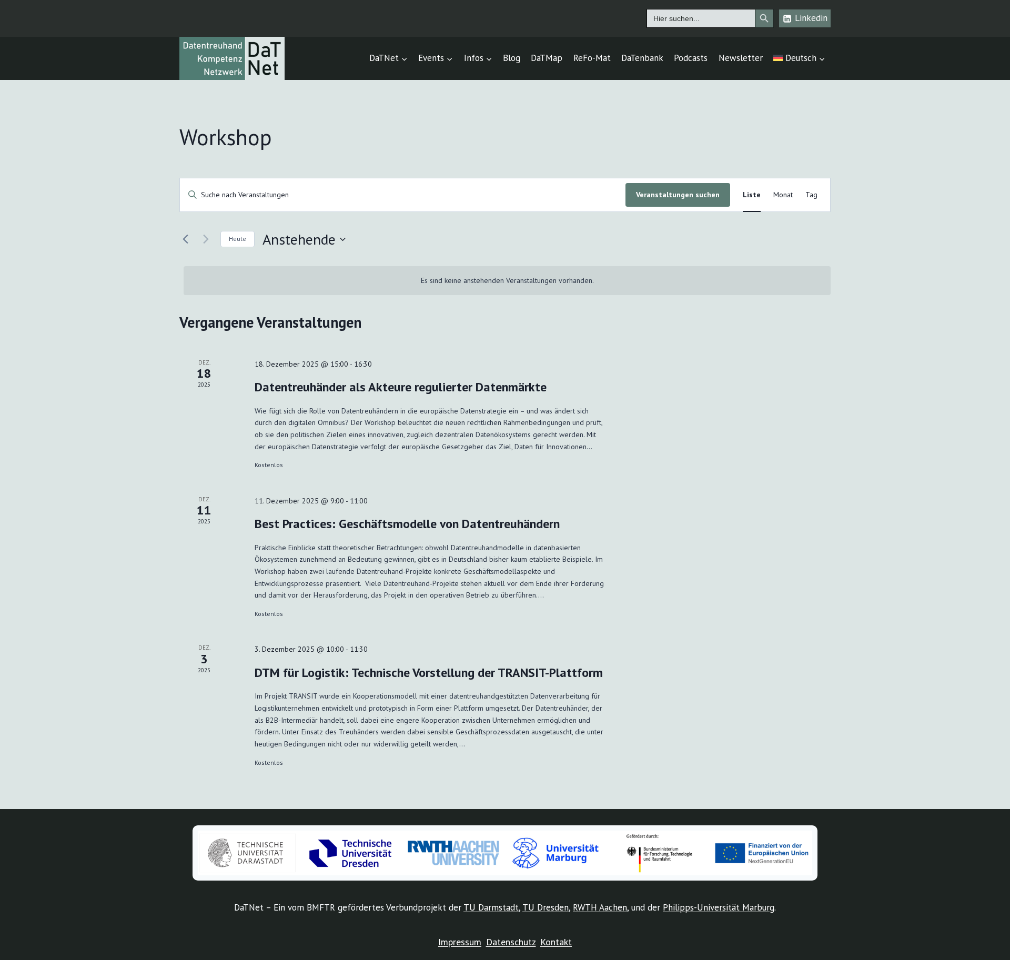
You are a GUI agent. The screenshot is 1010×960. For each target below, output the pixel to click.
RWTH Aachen (600, 907)
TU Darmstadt (491, 907)
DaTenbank (642, 58)
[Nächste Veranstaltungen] (206, 239)
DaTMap (546, 58)
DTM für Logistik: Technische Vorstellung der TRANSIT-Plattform (429, 672)
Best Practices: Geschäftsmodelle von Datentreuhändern (407, 524)
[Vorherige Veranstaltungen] (185, 239)
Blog (511, 58)
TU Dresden (545, 907)
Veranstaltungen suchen (678, 194)
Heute (237, 238)
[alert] (507, 280)
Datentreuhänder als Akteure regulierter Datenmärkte (401, 387)
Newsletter (741, 58)
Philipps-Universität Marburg (718, 907)
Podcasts (691, 58)
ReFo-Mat (592, 58)
